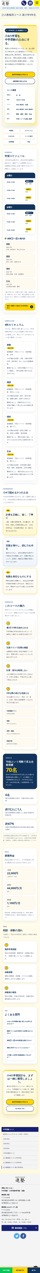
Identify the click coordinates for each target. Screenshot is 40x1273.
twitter (17, 1236)
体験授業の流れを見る (20, 81)
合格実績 (11, 142)
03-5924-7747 (20, 1109)
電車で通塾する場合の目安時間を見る (17, 307)
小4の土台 (11, 136)
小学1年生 (6, 1139)
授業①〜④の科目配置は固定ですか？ (19, 1040)
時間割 (11, 130)
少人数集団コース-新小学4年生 (13, 1167)
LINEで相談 (6, 1270)
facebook (23, 1236)
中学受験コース (8, 1129)
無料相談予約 (20, 1270)
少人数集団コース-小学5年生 (12, 1158)
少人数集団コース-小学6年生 (12, 1162)
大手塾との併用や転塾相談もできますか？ (19, 1056)
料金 (28, 142)
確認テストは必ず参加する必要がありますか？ (20, 1032)
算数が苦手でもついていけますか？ (18, 1048)
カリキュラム (29, 130)
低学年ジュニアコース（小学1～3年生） (16, 1134)
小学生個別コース (9, 1153)
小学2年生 (6, 1144)
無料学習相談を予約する (20, 74)
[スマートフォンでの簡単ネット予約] (30, 3)
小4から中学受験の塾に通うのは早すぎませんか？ (19, 1022)
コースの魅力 (29, 136)
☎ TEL (34, 1270)
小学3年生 (6, 1148)
